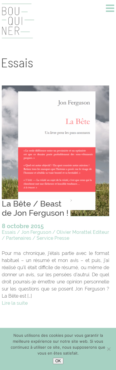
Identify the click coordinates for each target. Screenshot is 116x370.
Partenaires (18, 238)
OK (58, 361)
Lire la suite (15, 303)
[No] (109, 349)
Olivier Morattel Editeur (83, 232)
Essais (9, 232)
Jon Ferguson (36, 232)
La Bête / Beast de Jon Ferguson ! (35, 208)
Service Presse (53, 238)
